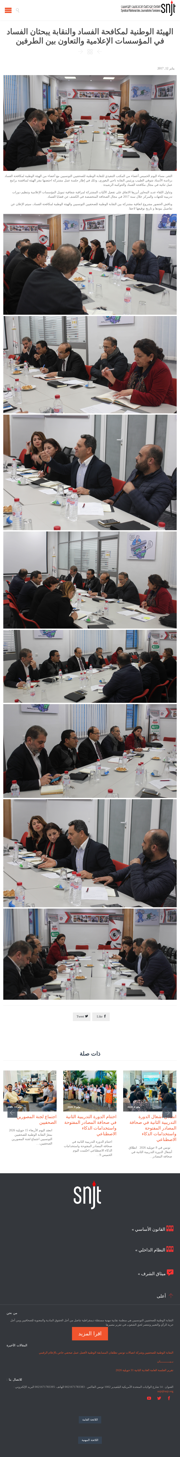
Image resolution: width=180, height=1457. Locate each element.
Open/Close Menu (8, 10)
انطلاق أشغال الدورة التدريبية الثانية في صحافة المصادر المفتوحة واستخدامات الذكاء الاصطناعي (153, 1128)
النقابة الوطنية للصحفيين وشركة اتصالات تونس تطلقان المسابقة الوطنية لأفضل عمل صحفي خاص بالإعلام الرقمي (106, 1352)
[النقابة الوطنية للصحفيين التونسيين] (98, 10)
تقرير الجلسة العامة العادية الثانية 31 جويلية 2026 (144, 1370)
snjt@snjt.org (165, 1391)
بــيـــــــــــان (165, 1361)
